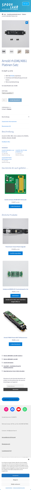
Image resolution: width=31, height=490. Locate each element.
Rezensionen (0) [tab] (6, 126)
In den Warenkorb (15, 100)
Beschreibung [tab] (5, 117)
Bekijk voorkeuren (15, 484)
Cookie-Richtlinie (8, 487)
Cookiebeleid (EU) (7, 451)
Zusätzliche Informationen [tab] (9, 121)
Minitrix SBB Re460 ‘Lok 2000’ (11, 359)
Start (5, 14)
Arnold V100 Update (8, 362)
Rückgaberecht (6, 444)
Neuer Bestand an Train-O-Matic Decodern (14, 371)
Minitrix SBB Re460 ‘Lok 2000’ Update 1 (13, 355)
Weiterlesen (15, 295)
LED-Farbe (4, 91)
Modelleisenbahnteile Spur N (14, 14)
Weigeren (15, 480)
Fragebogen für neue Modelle (10, 399)
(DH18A (12, 76)
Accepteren (15, 475)
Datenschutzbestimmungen (19, 487)
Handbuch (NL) (6, 142)
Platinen (24, 14)
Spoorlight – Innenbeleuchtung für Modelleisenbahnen (12, 366)
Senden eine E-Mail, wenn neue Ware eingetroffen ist (16, 300)
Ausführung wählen (15, 253)
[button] (28, 459)
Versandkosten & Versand (8, 437)
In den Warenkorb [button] (15, 206)
